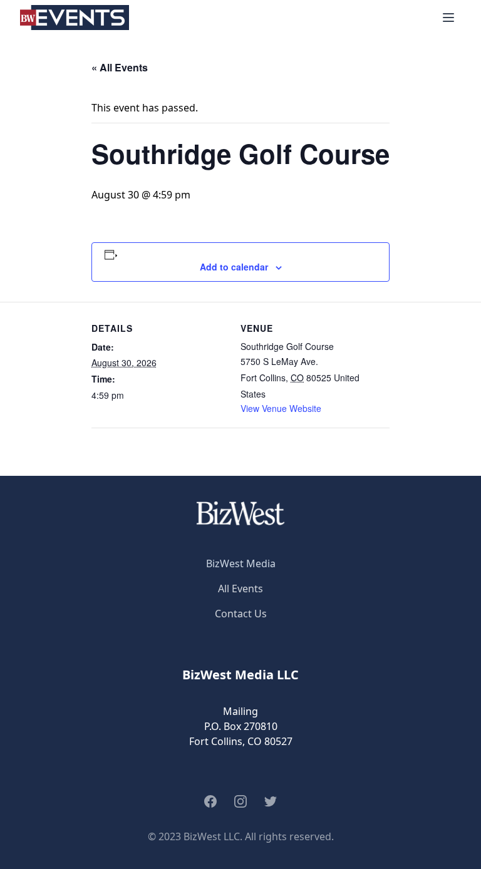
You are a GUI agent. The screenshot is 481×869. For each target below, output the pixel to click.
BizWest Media (241, 563)
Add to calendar (234, 266)
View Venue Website (280, 408)
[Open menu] (448, 17)
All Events (240, 588)
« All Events (119, 67)
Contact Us (241, 613)
